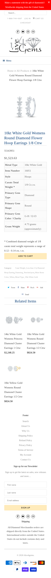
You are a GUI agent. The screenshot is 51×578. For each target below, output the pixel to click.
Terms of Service (25, 450)
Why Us (25, 431)
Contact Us (26, 459)
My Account (25, 455)
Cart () (39, 19)
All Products (22, 70)
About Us (25, 426)
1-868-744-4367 (14, 19)
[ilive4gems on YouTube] (23, 31)
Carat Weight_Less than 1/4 (26, 268)
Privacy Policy (25, 445)
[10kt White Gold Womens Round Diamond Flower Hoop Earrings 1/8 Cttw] (25, 107)
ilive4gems (29, 555)
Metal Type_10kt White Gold (26, 277)
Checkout (25, 23)
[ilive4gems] (25, 45)
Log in (27, 19)
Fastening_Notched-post (24, 272)
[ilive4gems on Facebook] (18, 31)
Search (26, 421)
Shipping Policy (25, 435)
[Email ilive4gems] (33, 31)
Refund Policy (25, 440)
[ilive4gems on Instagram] (28, 31)
